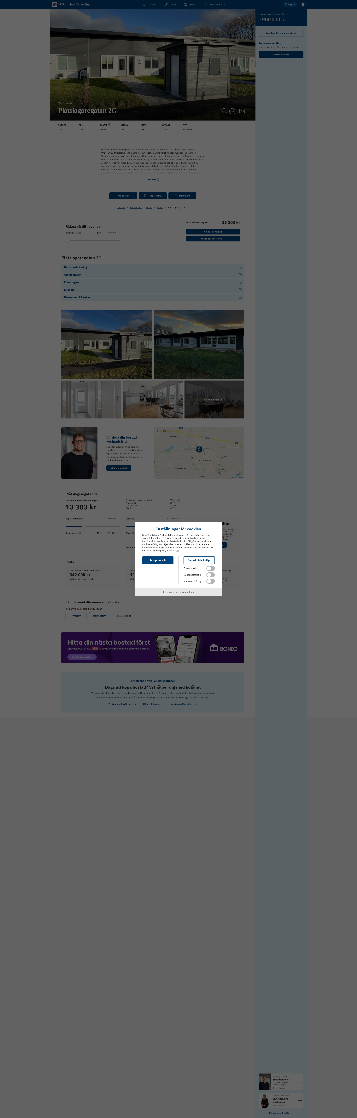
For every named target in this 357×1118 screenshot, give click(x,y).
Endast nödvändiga (199, 560)
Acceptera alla (158, 560)
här (177, 550)
